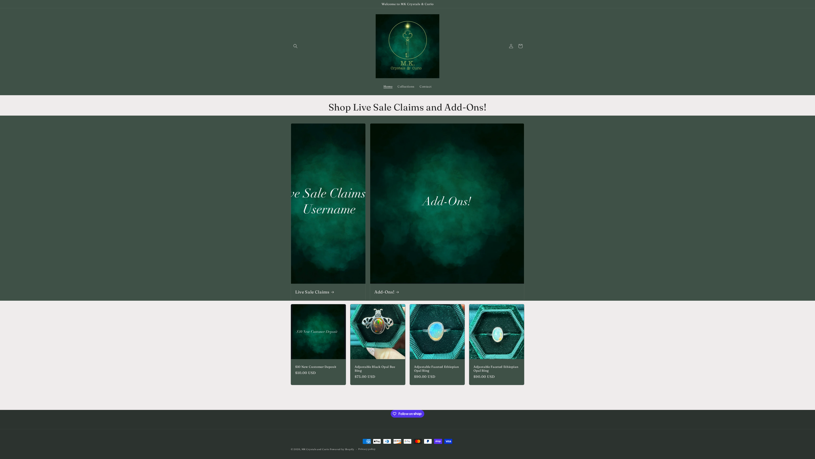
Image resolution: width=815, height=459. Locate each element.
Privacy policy (367, 449)
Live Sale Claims (312, 292)
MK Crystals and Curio (315, 449)
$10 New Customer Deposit (315, 367)
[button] (295, 46)
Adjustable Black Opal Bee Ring (375, 369)
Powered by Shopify (342, 449)
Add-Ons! (384, 292)
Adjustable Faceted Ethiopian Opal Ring (436, 369)
